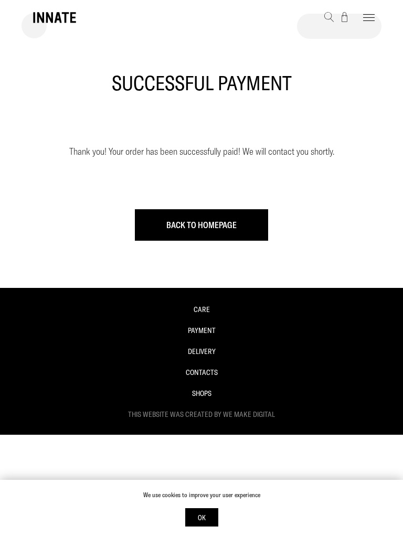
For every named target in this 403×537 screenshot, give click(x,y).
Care (202, 309)
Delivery (202, 351)
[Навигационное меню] (369, 18)
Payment (202, 330)
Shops (201, 393)
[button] (329, 17)
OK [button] (202, 517)
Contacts (202, 372)
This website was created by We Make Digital (201, 414)
